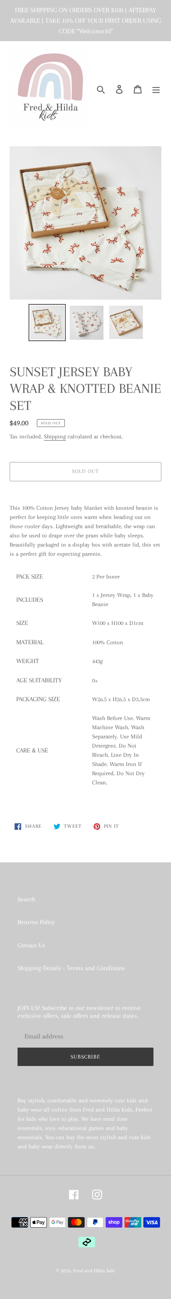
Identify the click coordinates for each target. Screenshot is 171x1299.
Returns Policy (36, 921)
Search (27, 899)
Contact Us (31, 945)
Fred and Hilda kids (94, 1271)
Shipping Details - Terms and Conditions (71, 967)
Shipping (55, 436)
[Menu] (156, 88)
